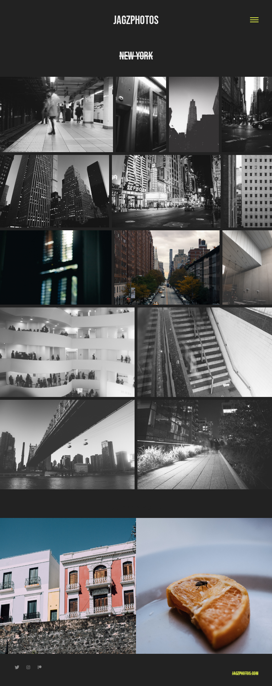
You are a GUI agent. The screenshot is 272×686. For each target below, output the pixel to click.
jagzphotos (136, 20)
